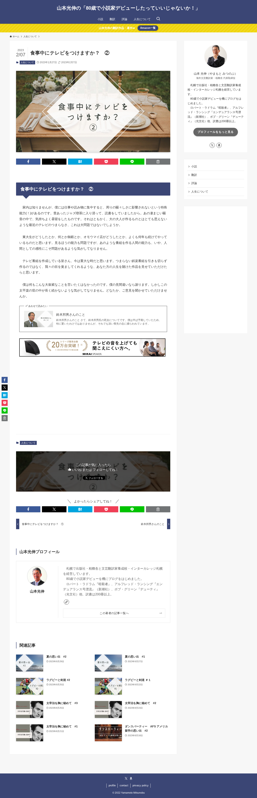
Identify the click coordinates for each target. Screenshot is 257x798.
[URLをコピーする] (158, 162)
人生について (27, 62)
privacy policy (141, 785)
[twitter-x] (212, 145)
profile (112, 785)
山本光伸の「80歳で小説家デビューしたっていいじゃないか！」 (128, 8)
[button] (28, 162)
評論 (194, 183)
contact (124, 785)
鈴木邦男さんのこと (70, 314)
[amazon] (219, 145)
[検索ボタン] (158, 19)
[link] (66, 602)
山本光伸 (37, 591)
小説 (194, 166)
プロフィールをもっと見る (216, 131)
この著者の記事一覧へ (114, 613)
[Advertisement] (93, 399)
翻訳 (194, 174)
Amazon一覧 (148, 27)
